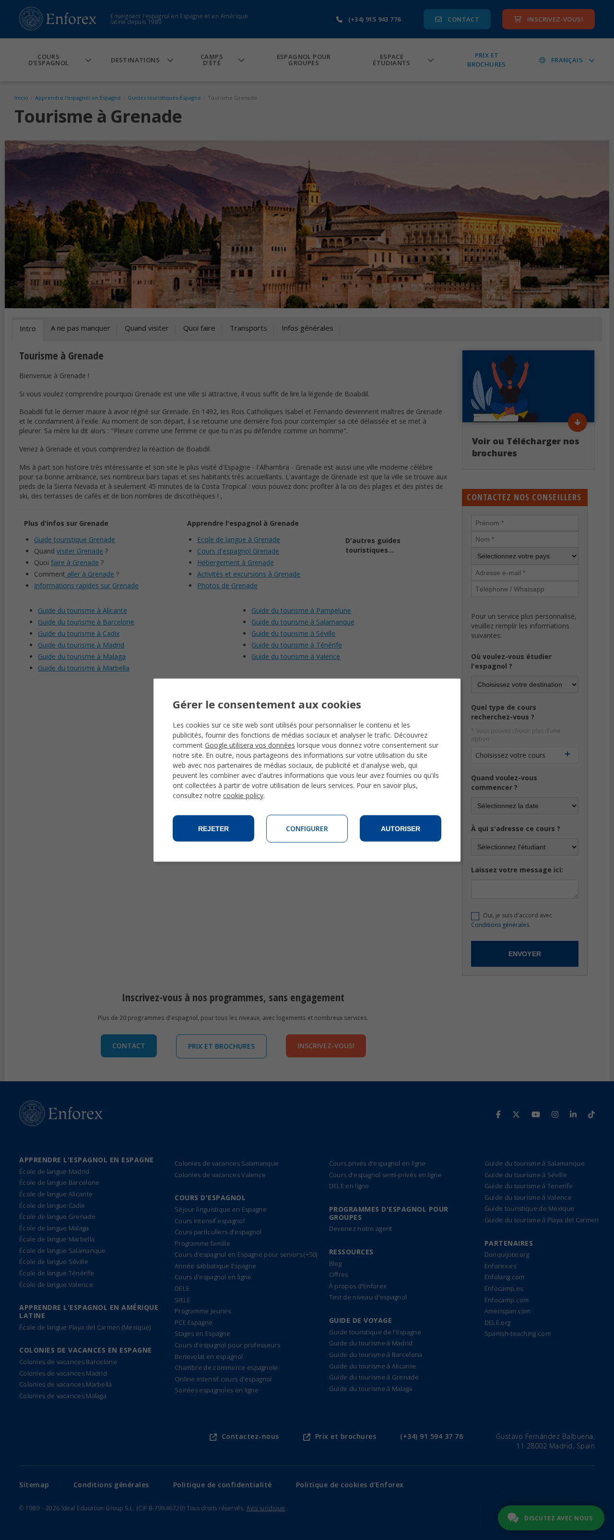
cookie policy (243, 795)
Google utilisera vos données (250, 745)
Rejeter (213, 829)
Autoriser (400, 829)
